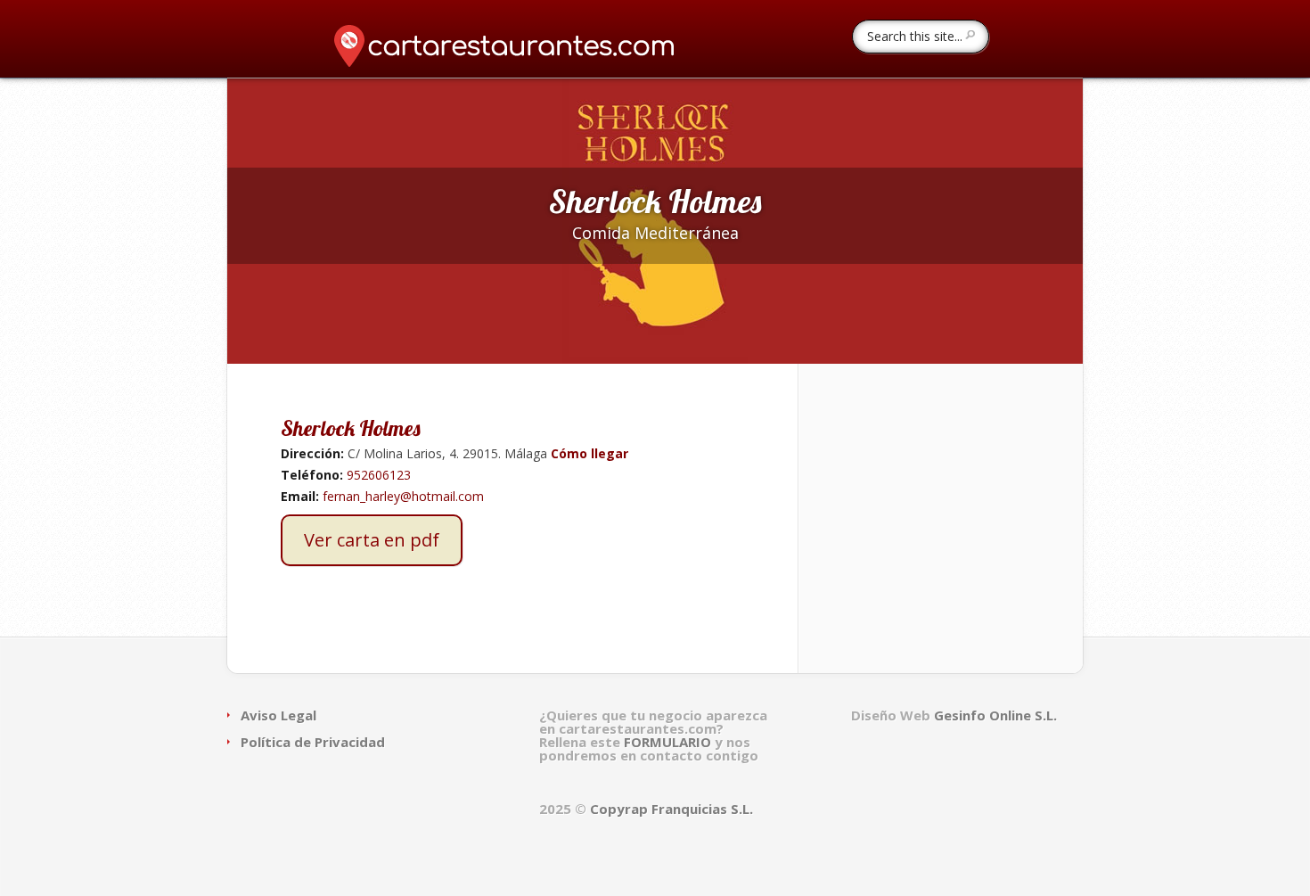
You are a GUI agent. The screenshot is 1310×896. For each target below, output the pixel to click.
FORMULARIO (669, 742)
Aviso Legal (278, 715)
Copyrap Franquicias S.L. (671, 809)
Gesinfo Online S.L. (995, 715)
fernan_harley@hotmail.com (403, 496)
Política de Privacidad (313, 742)
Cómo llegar (587, 453)
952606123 (379, 474)
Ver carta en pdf (371, 540)
